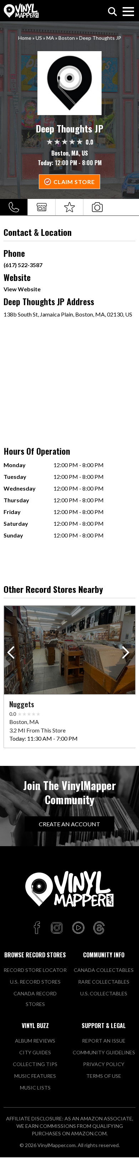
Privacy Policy (103, 1064)
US (39, 38)
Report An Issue (103, 1041)
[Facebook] (38, 928)
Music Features (35, 1076)
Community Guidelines (104, 1052)
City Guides (35, 1052)
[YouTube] (78, 928)
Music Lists (35, 1088)
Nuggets (21, 704)
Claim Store (74, 181)
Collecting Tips (35, 1064)
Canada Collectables (104, 970)
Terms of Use (103, 1076)
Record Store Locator (35, 970)
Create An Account (69, 824)
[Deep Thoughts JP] (69, 83)
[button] (127, 654)
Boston (66, 38)
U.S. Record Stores (35, 982)
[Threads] (99, 928)
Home (24, 38)
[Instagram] (57, 928)
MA (50, 38)
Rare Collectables (103, 982)
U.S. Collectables (103, 993)
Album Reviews (35, 1041)
